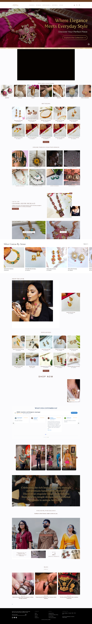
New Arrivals (38, 5)
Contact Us (37, 617)
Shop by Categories (46, 5)
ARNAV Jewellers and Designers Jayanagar (28, 412)
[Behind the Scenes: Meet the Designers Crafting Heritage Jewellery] (23, 584)
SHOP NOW (15, 208)
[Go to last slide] (13, 423)
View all (85, 244)
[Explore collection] (29, 230)
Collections (31, 5)
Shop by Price (54, 5)
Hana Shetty (19, 417)
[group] (14, 259)
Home (36, 613)
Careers (36, 616)
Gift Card (61, 5)
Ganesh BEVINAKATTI (53, 418)
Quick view (18, 118)
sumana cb (69, 417)
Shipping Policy (51, 613)
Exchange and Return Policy (53, 614)
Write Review (74, 412)
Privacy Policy (51, 616)
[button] (79, 391)
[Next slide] (78, 423)
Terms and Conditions (52, 617)
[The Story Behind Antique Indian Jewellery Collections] (69, 584)
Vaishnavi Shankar (36, 418)
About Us (36, 614)
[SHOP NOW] (63, 230)
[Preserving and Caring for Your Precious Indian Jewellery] (46, 584)
